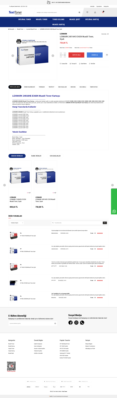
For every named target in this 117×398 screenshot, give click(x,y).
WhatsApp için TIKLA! (90, 348)
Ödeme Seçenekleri (29, 87)
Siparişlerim (99, 6)
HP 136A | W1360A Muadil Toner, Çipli (28, 235)
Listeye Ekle (64, 63)
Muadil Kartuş (58, 25)
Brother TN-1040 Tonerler (65, 357)
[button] (12, 55)
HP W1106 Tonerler (64, 355)
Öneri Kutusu (94, 87)
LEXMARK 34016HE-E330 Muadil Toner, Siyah (45, 200)
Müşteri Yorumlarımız (90, 346)
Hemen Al (95, 55)
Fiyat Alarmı (84, 63)
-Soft (50, 396)
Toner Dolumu (58, 19)
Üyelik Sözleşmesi (38, 343)
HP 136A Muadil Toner (65, 343)
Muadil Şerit (74, 19)
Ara (105, 222)
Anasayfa (12, 29)
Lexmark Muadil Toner (31, 29)
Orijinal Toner (24, 19)
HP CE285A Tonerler (64, 350)
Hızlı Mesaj (83, 87)
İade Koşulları (62, 87)
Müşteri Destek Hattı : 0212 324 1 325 (19, 6)
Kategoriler (106, 6)
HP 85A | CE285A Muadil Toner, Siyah (27, 298)
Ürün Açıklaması (15, 87)
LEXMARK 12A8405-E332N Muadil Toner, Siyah (18, 200)
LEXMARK (63, 34)
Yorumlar (42, 87)
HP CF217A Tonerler (64, 348)
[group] (32, 55)
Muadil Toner (41, 19)
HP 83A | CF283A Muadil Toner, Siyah (27, 251)
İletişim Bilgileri (88, 343)
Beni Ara (73, 87)
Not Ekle (93, 63)
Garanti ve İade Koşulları (39, 348)
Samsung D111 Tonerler (65, 353)
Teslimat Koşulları (38, 350)
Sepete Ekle (76, 55)
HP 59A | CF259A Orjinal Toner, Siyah (27, 283)
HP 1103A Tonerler (64, 346)
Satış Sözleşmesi (38, 346)
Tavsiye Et (73, 63)
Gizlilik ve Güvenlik (38, 353)
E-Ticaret (54, 396)
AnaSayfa (92, 6)
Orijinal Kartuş (92, 19)
